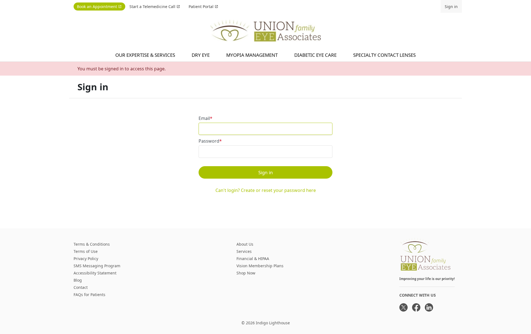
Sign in (451, 6)
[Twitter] (403, 307)
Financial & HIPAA (252, 258)
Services (244, 251)
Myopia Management (252, 55)
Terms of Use (86, 251)
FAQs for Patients (89, 294)
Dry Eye (201, 55)
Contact (81, 287)
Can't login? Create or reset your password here (265, 190)
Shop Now (245, 273)
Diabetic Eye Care (315, 55)
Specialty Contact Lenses (384, 55)
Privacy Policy (86, 258)
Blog (78, 280)
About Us (244, 244)
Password (209, 141)
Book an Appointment (97, 6)
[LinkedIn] (429, 307)
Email (204, 118)
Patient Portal (201, 6)
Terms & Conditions (92, 244)
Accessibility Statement (95, 273)
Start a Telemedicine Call (152, 6)
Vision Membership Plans (259, 265)
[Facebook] (416, 307)
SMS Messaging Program (97, 265)
